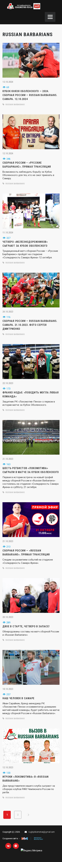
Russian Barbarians (15, 104)
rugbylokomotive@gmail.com (41, 832)
